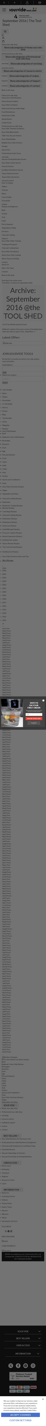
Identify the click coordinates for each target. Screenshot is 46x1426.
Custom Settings (20, 1420)
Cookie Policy (31, 1410)
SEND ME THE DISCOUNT (34, 718)
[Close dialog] (43, 700)
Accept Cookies (20, 1415)
